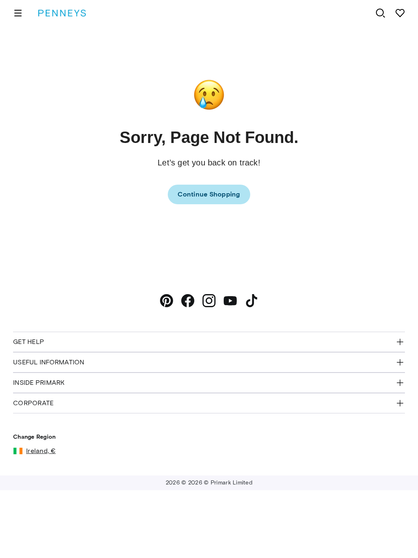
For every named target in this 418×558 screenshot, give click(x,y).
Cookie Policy (285, 533)
